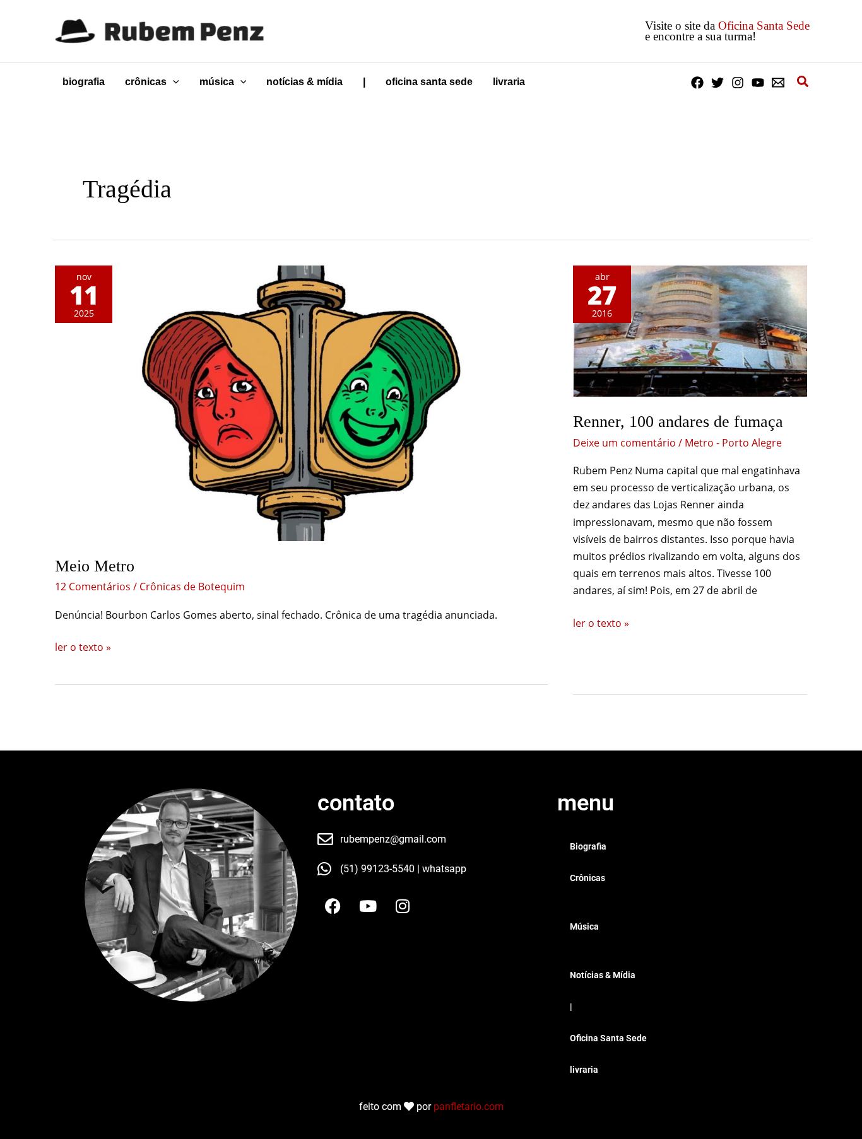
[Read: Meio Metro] (301, 403)
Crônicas (587, 878)
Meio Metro (94, 566)
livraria (584, 1070)
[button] (173, 82)
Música (584, 926)
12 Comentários (93, 586)
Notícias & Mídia (602, 975)
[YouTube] (758, 82)
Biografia (588, 846)
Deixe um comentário (624, 443)
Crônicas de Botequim (192, 586)
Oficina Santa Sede (764, 25)
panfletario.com (469, 1107)
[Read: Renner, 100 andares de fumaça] (690, 331)
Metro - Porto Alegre (733, 443)
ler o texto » (83, 646)
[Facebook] (697, 82)
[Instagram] (737, 82)
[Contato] (778, 82)
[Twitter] (717, 82)
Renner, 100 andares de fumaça (678, 421)
